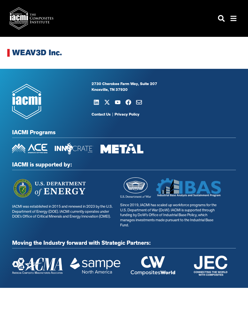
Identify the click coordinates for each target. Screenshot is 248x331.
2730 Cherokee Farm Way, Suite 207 (124, 84)
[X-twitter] (107, 102)
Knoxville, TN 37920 (110, 89)
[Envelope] (139, 102)
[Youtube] (118, 102)
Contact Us (101, 114)
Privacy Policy (127, 114)
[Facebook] (128, 102)
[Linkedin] (96, 102)
